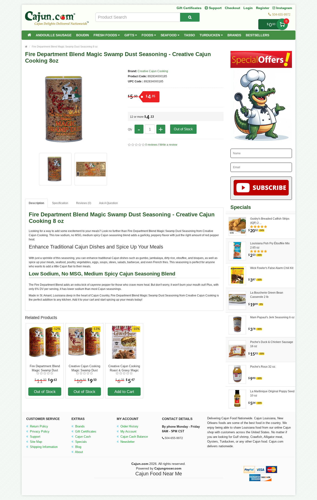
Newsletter (127, 441)
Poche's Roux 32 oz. (263, 366)
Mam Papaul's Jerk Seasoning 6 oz (272, 317)
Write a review (168, 144)
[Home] (29, 35)
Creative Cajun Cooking (153, 71)
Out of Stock (183, 129)
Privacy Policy (39, 431)
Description (36, 203)
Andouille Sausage (53, 35)
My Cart (282, 24)
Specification (60, 203)
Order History (129, 426)
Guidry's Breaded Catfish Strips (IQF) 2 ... (269, 221)
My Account (128, 431)
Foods (148, 35)
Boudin (82, 35)
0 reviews (151, 144)
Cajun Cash (82, 436)
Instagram (283, 8)
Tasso (189, 35)
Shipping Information (43, 447)
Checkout (232, 8)
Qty (130, 129)
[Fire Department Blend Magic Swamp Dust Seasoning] (65, 148)
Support (34, 436)
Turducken (210, 35)
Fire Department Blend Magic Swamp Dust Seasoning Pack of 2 (45, 368)
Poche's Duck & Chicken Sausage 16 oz (271, 344)
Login (248, 8)
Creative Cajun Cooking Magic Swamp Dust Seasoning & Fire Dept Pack (84, 368)
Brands (234, 35)
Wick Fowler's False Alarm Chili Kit (271, 268)
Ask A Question (108, 203)
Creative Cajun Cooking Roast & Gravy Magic (124, 368)
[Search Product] (190, 17)
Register (262, 8)
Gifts (129, 35)
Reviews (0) (83, 203)
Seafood (169, 35)
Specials (80, 441)
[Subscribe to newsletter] (261, 188)
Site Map (35, 441)
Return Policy (38, 426)
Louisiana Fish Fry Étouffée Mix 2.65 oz (270, 245)
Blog (77, 447)
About (78, 452)
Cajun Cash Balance (134, 436)
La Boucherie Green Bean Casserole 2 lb (266, 295)
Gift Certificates (189, 8)
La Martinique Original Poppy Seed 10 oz (272, 393)
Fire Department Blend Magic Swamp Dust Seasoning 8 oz (65, 46)
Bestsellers (257, 35)
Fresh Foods (106, 35)
